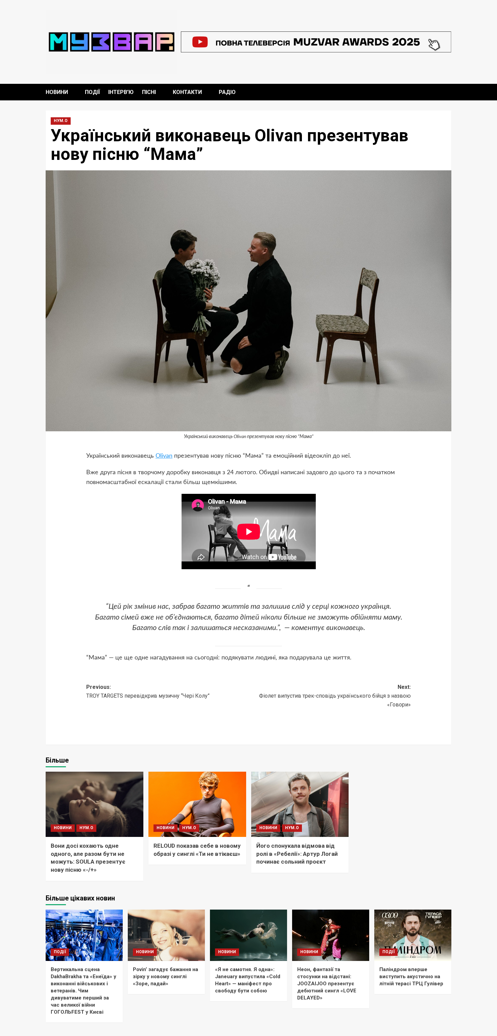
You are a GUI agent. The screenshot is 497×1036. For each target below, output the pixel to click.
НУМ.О (61, 120)
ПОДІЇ (92, 92)
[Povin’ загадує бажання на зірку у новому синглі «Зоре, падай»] (166, 935)
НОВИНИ (57, 92)
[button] (447, 92)
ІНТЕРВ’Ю (121, 92)
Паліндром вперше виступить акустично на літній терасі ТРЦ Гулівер (411, 976)
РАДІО (227, 92)
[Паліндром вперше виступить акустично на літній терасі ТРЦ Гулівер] (412, 935)
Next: (335, 695)
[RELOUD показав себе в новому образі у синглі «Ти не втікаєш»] (197, 804)
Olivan (164, 456)
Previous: (148, 691)
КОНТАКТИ (187, 92)
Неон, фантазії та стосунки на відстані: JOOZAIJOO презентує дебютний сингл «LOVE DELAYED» (326, 983)
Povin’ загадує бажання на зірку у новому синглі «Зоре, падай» (165, 976)
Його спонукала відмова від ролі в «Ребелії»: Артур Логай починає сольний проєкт (297, 853)
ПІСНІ (149, 92)
